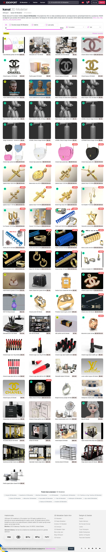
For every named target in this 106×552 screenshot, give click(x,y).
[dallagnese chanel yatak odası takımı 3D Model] (92, 388)
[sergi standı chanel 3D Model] (92, 452)
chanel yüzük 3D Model (35, 312)
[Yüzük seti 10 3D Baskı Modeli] (14, 238)
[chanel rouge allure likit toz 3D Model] (40, 366)
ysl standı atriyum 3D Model (10, 440)
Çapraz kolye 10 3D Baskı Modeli (38, 204)
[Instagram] (81, 548)
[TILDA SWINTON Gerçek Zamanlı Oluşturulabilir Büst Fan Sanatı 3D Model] (14, 88)
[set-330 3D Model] (40, 323)
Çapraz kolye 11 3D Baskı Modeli (11, 204)
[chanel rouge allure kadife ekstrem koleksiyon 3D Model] (66, 345)
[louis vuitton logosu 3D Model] (92, 366)
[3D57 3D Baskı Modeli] (14, 302)
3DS (4, 20)
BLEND (14, 20)
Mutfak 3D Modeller (41, 495)
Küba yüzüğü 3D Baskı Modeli (63, 269)
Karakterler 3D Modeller (26, 495)
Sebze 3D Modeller (15, 498)
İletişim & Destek (85, 515)
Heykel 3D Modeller (11, 495)
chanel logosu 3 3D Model (10, 76)
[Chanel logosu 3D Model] (66, 66)
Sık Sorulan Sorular (84, 524)
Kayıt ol (102, 2)
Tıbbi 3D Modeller (60, 498)
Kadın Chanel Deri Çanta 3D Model (38, 290)
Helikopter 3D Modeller (75, 498)
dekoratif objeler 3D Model (62, 376)
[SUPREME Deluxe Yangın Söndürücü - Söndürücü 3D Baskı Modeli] (92, 131)
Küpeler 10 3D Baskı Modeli (36, 226)
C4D (10, 20)
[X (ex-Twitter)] (85, 548)
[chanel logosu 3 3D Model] (14, 66)
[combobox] (76, 27)
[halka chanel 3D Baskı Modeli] (40, 388)
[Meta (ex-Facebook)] (92, 548)
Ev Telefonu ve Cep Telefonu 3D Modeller (90, 495)
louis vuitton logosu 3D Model (89, 376)
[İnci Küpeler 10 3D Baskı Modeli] (14, 216)
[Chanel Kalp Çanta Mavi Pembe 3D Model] (40, 152)
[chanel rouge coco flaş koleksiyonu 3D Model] (14, 345)
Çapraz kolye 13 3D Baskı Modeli (64, 183)
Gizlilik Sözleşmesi (84, 532)
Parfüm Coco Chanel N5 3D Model (64, 290)
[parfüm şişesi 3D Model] (40, 66)
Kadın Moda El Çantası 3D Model (11, 290)
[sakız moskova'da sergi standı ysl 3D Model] (92, 431)
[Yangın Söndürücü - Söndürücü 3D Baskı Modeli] (14, 131)
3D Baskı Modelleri (60, 521)
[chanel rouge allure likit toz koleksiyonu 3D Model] (14, 366)
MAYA (19, 20)
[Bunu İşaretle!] (22, 51)
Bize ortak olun (58, 532)
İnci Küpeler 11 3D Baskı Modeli (89, 204)
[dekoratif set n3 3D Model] (14, 323)
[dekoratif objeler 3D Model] (66, 366)
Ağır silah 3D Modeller (90, 498)
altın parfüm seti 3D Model (62, 333)
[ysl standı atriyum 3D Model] (14, 431)
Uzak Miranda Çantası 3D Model (11, 54)
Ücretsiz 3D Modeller (60, 524)
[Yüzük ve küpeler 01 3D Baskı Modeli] (92, 259)
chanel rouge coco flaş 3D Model (38, 355)
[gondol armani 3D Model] (66, 452)
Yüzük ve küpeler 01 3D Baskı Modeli (91, 269)
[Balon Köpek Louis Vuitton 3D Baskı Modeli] (66, 109)
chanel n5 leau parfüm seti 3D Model (39, 419)
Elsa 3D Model (85, 419)
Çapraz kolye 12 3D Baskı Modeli (90, 183)
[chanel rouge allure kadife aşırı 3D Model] (92, 345)
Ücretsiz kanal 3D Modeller (20, 25)
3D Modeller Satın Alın (62, 515)
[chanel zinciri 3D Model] (92, 302)
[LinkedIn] (96, 548)
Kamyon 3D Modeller (46, 501)
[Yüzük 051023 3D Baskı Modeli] (66, 238)
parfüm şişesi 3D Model (35, 76)
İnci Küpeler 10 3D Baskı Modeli (11, 226)
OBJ (98, 18)
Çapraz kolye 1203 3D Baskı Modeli (12, 183)
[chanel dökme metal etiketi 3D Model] (92, 45)
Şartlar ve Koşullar (84, 535)
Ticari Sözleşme (84, 529)
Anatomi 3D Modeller (61, 501)
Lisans (81, 527)
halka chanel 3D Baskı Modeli (37, 397)
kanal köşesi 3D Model (61, 440)
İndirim (36, 25)
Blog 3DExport (58, 535)
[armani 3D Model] (40, 431)
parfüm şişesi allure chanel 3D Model (13, 483)
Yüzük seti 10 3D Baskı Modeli (11, 247)
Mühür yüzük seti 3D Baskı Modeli (90, 247)
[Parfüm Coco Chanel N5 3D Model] (66, 281)
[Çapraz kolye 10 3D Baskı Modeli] (40, 195)
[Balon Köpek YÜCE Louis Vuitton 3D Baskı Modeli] (14, 109)
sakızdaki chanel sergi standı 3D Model (39, 462)
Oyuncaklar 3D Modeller (46, 498)
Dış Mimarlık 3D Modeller (68, 495)
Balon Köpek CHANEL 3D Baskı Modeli (39, 119)
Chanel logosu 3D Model (61, 76)
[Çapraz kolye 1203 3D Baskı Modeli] (14, 173)
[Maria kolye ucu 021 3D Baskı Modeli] (40, 173)
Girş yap (94, 2)
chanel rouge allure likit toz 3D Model (39, 376)
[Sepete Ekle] (19, 51)
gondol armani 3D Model (61, 462)
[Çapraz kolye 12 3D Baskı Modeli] (92, 173)
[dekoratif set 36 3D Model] (66, 45)
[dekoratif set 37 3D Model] (40, 45)
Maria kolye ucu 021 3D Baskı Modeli (39, 183)
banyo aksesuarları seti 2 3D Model (64, 419)
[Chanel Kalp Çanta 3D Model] (92, 152)
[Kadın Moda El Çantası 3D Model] (14, 281)
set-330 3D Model (34, 333)
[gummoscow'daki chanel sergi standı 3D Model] (14, 452)
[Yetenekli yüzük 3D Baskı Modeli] (92, 216)
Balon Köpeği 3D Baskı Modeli (63, 97)
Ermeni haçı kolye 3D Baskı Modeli (64, 204)
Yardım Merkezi (83, 521)
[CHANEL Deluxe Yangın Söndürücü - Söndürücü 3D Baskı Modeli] (92, 109)
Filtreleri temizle (97, 33)
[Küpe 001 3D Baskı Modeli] (40, 259)
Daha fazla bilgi (50, 549)
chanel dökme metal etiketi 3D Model (91, 54)
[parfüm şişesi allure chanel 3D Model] (14, 474)
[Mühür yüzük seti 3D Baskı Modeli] (92, 238)
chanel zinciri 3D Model (87, 312)
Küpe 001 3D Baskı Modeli (36, 269)
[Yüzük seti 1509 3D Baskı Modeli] (40, 238)
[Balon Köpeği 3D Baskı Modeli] (66, 88)
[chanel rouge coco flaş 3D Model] (40, 345)
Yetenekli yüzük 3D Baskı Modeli (90, 226)
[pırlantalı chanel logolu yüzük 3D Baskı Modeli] (66, 302)
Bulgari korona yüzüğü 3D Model (64, 397)
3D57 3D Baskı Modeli (9, 312)
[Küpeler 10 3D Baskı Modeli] (40, 216)
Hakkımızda (9, 515)
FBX (101, 18)
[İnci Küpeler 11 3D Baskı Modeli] (92, 195)
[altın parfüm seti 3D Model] (66, 323)
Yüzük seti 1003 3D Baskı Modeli (64, 226)
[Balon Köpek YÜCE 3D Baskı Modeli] (92, 88)
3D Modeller (58, 518)
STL (7, 20)
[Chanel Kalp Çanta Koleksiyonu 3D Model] (14, 152)
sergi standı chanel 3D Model (89, 462)
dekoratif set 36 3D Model (62, 54)
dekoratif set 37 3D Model (36, 54)
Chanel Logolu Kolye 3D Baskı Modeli (91, 290)
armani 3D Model (33, 440)
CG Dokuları (57, 527)
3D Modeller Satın (59, 529)
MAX (94, 18)
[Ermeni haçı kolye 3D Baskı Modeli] (66, 195)
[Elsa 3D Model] (92, 409)
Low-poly (51, 25)
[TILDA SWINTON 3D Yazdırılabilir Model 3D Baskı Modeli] (40, 88)
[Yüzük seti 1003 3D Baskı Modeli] (66, 216)
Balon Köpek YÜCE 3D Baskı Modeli (90, 97)
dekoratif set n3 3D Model (10, 333)
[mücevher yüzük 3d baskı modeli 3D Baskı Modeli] (92, 323)
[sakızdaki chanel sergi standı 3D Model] (40, 452)
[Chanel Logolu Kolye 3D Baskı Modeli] (92, 281)
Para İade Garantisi (84, 537)
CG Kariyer (57, 537)
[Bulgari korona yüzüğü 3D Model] (66, 388)
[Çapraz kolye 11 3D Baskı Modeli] (14, 195)
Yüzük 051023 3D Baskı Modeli (63, 247)
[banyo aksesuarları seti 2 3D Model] (66, 409)
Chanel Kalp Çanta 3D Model (89, 162)
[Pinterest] (89, 548)
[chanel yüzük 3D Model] (40, 302)
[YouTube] (99, 548)
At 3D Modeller (54, 495)
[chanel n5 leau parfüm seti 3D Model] (40, 409)
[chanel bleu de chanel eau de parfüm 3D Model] (14, 409)
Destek (81, 518)
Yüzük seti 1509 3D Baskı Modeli (38, 247)
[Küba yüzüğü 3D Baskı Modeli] (66, 259)
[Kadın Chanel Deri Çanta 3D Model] (40, 281)
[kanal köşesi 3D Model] (66, 431)
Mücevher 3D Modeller (30, 498)
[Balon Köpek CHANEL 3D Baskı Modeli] (40, 109)
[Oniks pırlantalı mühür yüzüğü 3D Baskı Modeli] (14, 259)
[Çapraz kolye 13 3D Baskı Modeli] (66, 173)
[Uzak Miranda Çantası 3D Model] (14, 45)
